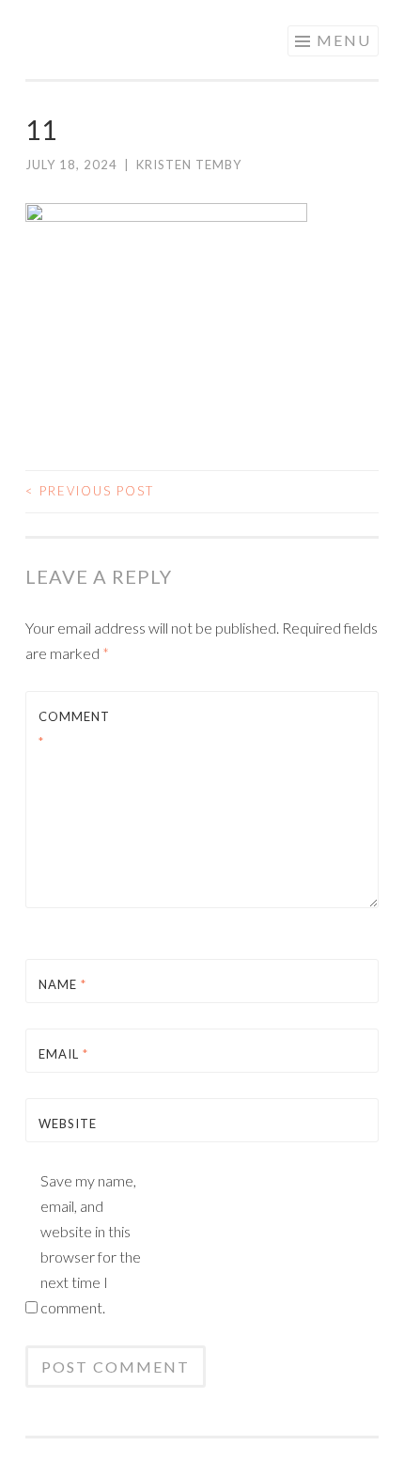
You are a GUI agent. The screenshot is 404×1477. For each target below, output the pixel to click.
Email (63, 1053)
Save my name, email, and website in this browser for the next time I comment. (90, 1243)
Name (62, 984)
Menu (344, 40)
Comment (74, 729)
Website (68, 1123)
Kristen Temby (188, 164)
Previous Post (89, 490)
